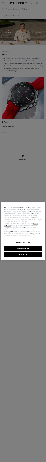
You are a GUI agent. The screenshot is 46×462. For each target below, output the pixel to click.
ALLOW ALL (23, 254)
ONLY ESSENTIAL (23, 248)
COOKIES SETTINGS (23, 242)
